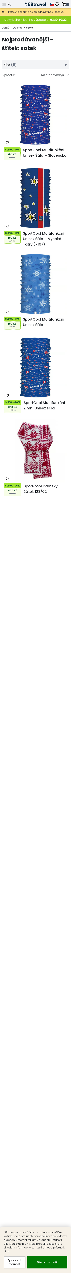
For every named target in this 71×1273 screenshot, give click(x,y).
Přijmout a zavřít (47, 1262)
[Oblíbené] (58, 4)
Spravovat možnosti (14, 1262)
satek (29, 27)
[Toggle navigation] (4, 4)
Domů (5, 27)
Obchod (18, 27)
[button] (35, 143)
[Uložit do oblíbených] (7, 142)
